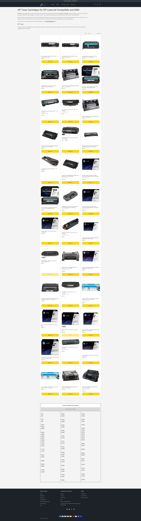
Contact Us (62, 495)
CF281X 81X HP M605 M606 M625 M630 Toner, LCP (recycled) (89, 387)
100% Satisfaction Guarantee (45, 501)
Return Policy (42, 497)
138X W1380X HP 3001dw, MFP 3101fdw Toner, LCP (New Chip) (69, 57)
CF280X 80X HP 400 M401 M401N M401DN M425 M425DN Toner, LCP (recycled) (90, 146)
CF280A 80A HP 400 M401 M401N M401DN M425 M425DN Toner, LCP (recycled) (70, 207)
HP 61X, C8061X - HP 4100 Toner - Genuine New (49, 325)
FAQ (41, 505)
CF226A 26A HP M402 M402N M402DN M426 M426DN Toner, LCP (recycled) (49, 146)
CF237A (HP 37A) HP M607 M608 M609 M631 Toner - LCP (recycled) (90, 117)
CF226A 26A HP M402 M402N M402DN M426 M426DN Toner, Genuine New (90, 238)
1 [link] (67, 400)
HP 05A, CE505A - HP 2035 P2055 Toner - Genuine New (49, 232)
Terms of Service (84, 495)
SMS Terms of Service (84, 497)
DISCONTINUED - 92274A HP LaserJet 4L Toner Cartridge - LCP (49, 261)
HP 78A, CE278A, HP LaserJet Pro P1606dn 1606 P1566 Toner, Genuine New (90, 299)
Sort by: (85, 33)
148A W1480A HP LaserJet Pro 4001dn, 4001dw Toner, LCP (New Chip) (89, 57)
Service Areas (63, 497)
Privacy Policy (83, 493)
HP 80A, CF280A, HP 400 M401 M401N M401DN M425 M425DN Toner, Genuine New (90, 176)
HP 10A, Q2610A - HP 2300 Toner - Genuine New (70, 330)
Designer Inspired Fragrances (65, 501)
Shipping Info (42, 495)
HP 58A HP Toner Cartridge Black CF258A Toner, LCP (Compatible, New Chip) (49, 208)
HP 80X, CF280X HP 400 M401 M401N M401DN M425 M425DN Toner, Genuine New (90, 207)
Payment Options (43, 499)
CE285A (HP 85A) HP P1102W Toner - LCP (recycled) (69, 233)
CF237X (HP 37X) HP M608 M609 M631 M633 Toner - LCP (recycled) (70, 86)
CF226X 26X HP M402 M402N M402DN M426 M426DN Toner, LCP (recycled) (70, 176)
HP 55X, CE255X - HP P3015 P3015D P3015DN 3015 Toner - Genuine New (50, 358)
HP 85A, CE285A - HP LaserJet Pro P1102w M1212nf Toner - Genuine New (49, 387)
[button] (95, 4)
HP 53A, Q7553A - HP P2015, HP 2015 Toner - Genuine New (90, 356)
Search (41, 493)
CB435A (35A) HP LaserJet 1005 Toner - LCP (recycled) (70, 348)
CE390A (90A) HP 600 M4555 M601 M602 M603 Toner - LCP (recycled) (69, 268)
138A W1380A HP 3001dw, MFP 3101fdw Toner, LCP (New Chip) (49, 57)
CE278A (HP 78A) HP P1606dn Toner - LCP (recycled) (49, 112)
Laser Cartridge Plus (45, 518)
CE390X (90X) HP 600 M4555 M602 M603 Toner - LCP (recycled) (69, 387)
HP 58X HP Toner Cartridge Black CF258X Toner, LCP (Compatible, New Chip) (90, 87)
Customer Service (43, 503)
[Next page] (73, 400)
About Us (62, 493)
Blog (61, 499)
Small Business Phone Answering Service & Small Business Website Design (70, 504)
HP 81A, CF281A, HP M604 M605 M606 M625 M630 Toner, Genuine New (90, 330)
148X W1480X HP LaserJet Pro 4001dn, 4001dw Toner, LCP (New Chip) (48, 86)
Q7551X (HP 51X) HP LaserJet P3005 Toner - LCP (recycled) (70, 138)
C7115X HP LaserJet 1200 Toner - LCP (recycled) (69, 292)
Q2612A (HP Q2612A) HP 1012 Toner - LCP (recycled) (70, 110)
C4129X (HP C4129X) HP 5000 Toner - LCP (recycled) (49, 169)
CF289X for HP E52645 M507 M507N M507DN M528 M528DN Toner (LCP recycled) (50, 299)
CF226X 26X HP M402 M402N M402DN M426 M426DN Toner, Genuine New (90, 268)
